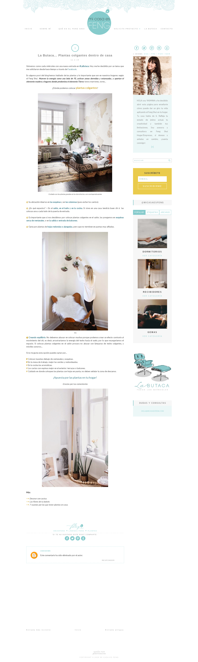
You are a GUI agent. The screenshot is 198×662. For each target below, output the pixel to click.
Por (160, 54)
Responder (108, 560)
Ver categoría (152, 256)
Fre (153, 54)
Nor (168, 54)
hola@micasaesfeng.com (152, 411)
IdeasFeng (59, 531)
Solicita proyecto (127, 29)
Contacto (167, 29)
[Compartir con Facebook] (67, 540)
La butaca (150, 29)
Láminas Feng (76, 531)
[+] (152, 147)
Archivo (165, 212)
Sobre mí (45, 29)
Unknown (45, 551)
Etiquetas (152, 212)
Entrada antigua (114, 630)
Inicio (28, 29)
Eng (146, 54)
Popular (139, 212)
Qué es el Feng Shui (72, 29)
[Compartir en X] (72, 540)
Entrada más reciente (38, 630)
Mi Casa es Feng (109, 657)
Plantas (92, 531)
